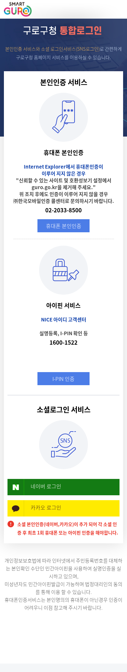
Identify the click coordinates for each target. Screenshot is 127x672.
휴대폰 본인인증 (63, 226)
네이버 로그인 (46, 486)
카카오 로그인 (46, 507)
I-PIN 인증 (63, 379)
